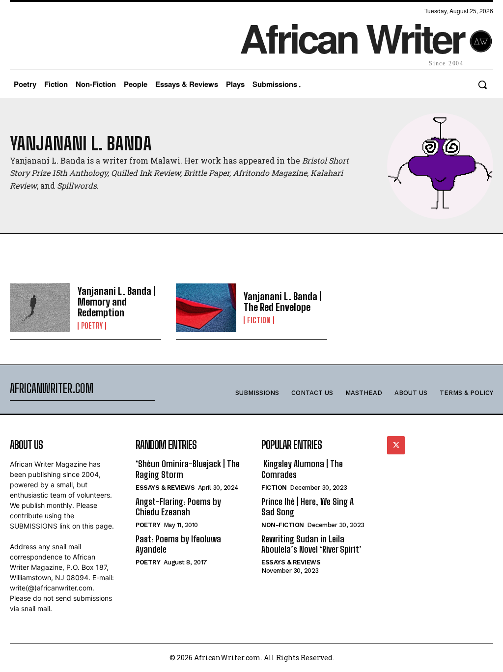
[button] (482, 84)
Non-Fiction (282, 525)
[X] (396, 445)
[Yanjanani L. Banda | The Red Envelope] (206, 307)
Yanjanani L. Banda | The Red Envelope (282, 301)
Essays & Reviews (165, 487)
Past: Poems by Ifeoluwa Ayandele (178, 544)
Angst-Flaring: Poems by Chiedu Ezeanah (178, 507)
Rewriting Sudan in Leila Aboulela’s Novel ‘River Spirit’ (311, 544)
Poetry (92, 326)
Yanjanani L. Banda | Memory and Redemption (116, 301)
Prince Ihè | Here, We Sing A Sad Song (307, 507)
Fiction (259, 320)
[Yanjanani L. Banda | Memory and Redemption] (40, 307)
